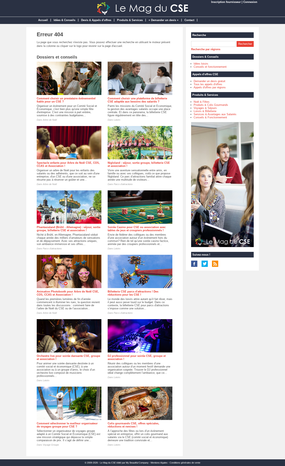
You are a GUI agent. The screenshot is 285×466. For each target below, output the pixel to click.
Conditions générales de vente (185, 462)
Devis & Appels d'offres (96, 20)
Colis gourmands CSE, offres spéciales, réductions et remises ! (133, 425)
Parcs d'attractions (123, 184)
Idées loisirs (201, 63)
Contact (189, 20)
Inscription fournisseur (226, 2)
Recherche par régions (205, 49)
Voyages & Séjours (205, 108)
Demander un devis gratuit (209, 81)
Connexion (250, 2)
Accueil (43, 20)
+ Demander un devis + (164, 20)
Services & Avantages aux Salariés (215, 114)
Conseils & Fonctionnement (210, 117)
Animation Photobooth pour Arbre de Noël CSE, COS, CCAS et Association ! (68, 293)
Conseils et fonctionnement (210, 66)
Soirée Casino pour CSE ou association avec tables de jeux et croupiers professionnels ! (137, 229)
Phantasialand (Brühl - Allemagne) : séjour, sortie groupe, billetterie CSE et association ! (68, 229)
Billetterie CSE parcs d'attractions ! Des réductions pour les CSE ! (133, 293)
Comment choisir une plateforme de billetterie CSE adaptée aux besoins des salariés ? (137, 100)
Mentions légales (159, 462)
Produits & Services (130, 20)
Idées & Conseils (64, 20)
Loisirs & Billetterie (205, 111)
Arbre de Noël (50, 120)
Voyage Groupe (51, 445)
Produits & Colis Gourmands (211, 104)
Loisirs (117, 120)
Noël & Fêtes (201, 101)
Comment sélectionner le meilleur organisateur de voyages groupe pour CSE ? (67, 425)
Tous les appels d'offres (208, 84)
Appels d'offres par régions (210, 87)
